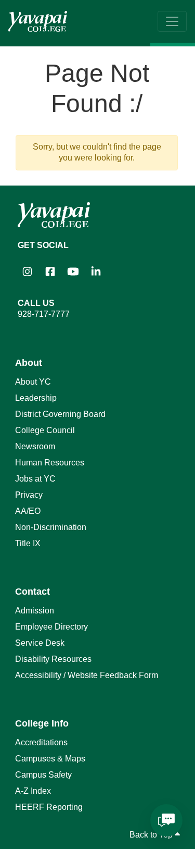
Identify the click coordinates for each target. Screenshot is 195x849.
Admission (34, 610)
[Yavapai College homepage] (37, 21)
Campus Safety (43, 774)
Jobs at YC (35, 478)
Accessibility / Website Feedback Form (86, 675)
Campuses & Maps (50, 758)
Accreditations (41, 742)
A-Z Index (33, 790)
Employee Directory (51, 626)
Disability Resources (53, 659)
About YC (33, 381)
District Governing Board (60, 414)
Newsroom (35, 446)
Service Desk (39, 642)
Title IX (28, 543)
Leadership (36, 397)
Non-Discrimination (50, 527)
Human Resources (49, 462)
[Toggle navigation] (172, 21)
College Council (45, 430)
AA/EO (28, 511)
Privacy (29, 494)
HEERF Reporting (49, 807)
